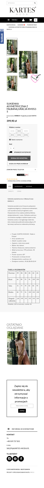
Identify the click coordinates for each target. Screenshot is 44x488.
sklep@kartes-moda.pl (18, 448)
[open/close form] (35, 79)
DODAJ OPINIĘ (26, 181)
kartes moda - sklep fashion (20, 469)
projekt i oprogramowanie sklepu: (20, 472)
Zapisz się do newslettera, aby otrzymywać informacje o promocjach (21, 394)
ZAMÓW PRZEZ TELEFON (15, 169)
